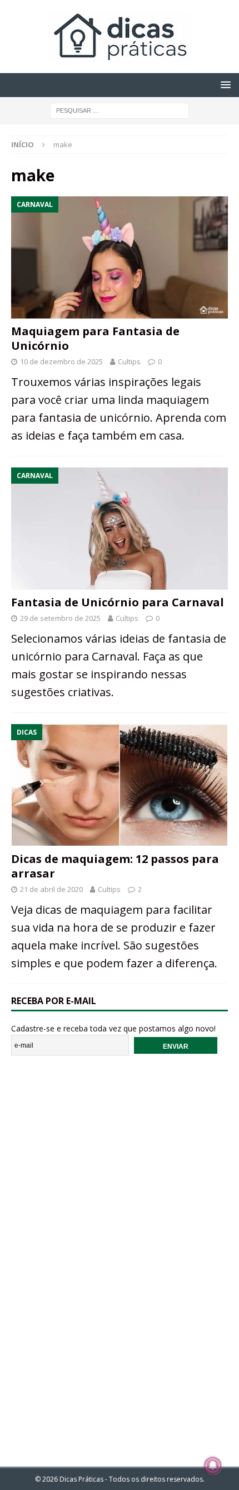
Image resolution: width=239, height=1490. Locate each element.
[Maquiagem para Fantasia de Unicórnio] (119, 257)
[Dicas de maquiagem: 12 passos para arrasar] (119, 785)
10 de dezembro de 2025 (61, 361)
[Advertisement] (119, 1253)
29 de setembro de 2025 (60, 618)
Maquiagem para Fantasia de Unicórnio (95, 338)
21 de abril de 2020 (51, 889)
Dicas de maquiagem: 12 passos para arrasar (115, 866)
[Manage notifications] (213, 1465)
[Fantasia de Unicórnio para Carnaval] (119, 528)
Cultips (129, 361)
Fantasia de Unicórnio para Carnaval (117, 602)
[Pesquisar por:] (119, 109)
